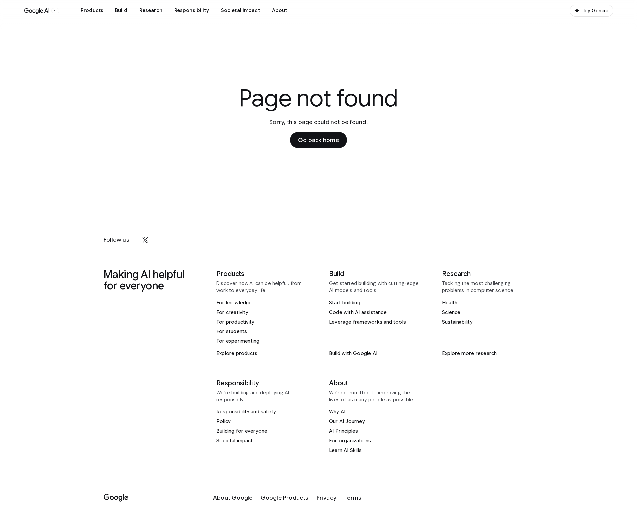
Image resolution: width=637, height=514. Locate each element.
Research (150, 10)
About (279, 10)
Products (92, 10)
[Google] (116, 498)
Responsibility (191, 10)
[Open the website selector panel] (55, 10)
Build (121, 10)
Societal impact (240, 10)
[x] (145, 240)
